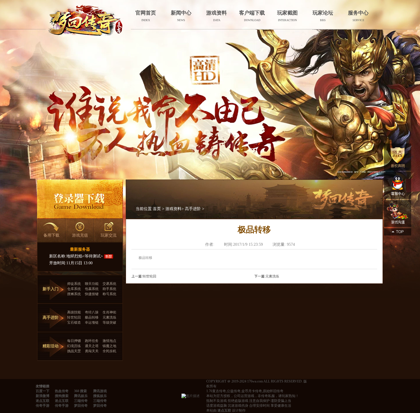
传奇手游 (42, 406)
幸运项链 (92, 323)
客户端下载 (252, 16)
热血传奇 (62, 391)
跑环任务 (92, 341)
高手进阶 (193, 209)
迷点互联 (42, 401)
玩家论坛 (323, 16)
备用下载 (51, 235)
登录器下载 (80, 199)
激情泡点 (109, 341)
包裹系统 (92, 289)
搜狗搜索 (62, 396)
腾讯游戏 (100, 391)
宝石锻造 (74, 323)
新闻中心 (181, 16)
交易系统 (109, 284)
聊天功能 (92, 284)
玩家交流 (109, 235)
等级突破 (109, 323)
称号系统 (109, 294)
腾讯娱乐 (81, 396)
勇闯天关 (92, 351)
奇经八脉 (92, 312)
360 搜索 (80, 391)
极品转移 (92, 317)
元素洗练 (109, 317)
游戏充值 (80, 235)
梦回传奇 (81, 406)
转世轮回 (74, 317)
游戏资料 (216, 16)
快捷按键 (92, 294)
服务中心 (358, 16)
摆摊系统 (74, 294)
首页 (157, 209)
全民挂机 (109, 351)
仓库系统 (74, 289)
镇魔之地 (109, 346)
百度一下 (42, 391)
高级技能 (74, 312)
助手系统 (109, 289)
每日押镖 (74, 341)
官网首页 (145, 16)
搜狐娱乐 (100, 396)
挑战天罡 (74, 351)
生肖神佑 (109, 312)
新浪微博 (42, 396)
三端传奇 (81, 401)
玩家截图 (287, 16)
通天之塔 (92, 346)
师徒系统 (74, 284)
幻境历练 (74, 346)
